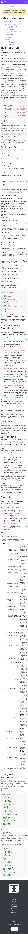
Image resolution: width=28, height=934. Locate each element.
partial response (8, 365)
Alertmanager (12, 42)
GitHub (15, 912)
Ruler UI (8, 36)
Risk (7, 23)
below (2, 55)
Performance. (9, 32)
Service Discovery (14, 903)
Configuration (10, 41)
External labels (10, 34)
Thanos (6, 2)
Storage (14, 901)
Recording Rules (13, 26)
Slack (14, 910)
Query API (11, 44)
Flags (7, 39)
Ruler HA (8, 37)
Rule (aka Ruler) (8, 21)
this (4, 281)
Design (14, 899)
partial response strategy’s (10, 389)
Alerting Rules (12, 27)
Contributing (14, 906)
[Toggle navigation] (25, 2)
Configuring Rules (11, 24)
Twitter (15, 914)
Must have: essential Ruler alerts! (14, 31)
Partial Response (10, 29)
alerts (4, 410)
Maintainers (14, 904)
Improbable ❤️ (17, 924)
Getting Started (14, 898)
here (6, 12)
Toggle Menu (14, 6)
